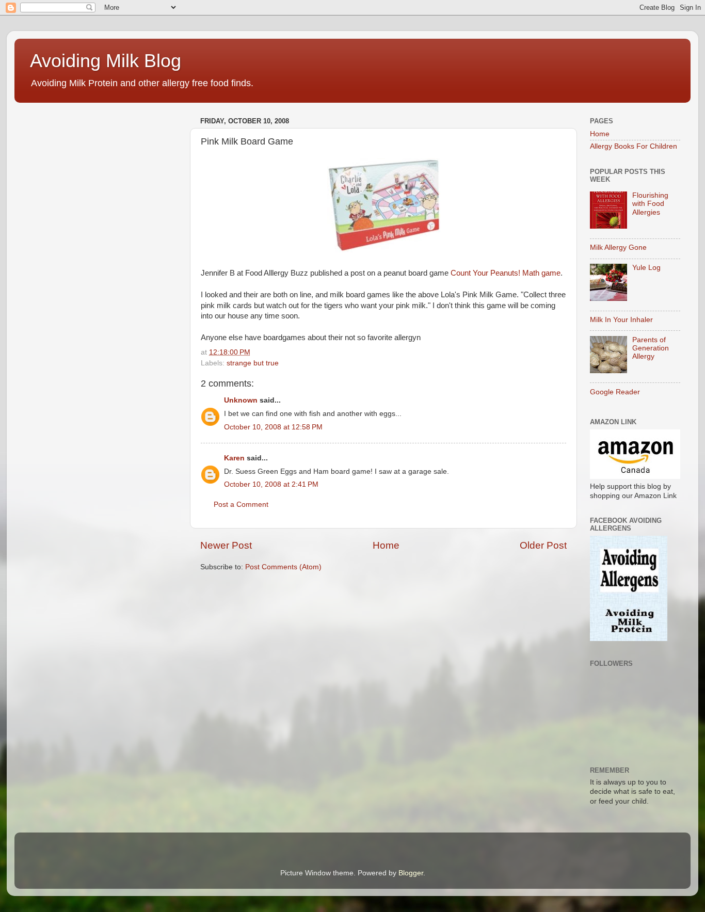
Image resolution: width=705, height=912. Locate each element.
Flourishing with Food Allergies (650, 203)
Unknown (241, 400)
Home (386, 545)
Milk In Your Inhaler (621, 320)
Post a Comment (241, 504)
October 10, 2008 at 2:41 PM (271, 484)
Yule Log (646, 267)
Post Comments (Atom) (283, 567)
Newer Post (226, 545)
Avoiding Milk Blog (105, 60)
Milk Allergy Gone (618, 247)
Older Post (543, 545)
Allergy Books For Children (633, 146)
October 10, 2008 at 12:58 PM (273, 427)
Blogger (410, 873)
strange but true (253, 363)
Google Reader (615, 392)
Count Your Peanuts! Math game (505, 273)
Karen (234, 458)
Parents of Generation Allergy (650, 348)
